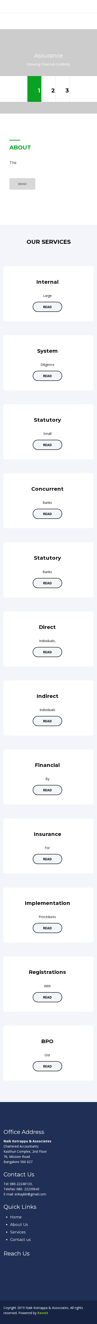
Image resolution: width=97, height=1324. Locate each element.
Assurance (39, 90)
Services (17, 1232)
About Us (19, 1224)
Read (22, 184)
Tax (67, 90)
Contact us (20, 1239)
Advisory (53, 90)
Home (16, 1217)
